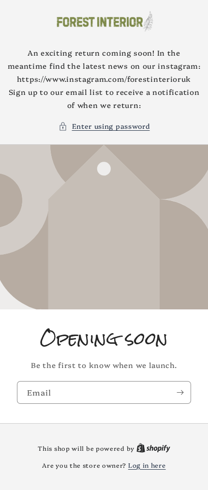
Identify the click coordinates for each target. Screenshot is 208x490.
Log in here (147, 464)
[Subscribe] (180, 392)
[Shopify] (153, 448)
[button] (104, 126)
